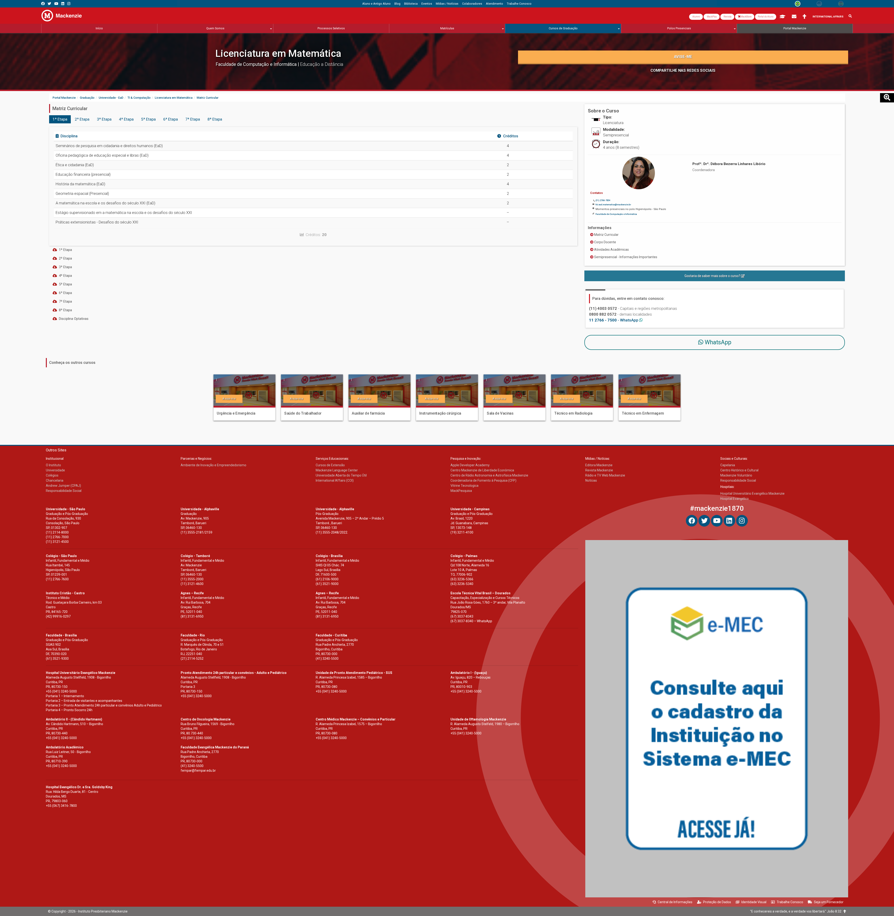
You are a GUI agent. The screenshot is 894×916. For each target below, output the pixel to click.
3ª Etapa (104, 119)
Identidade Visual (753, 902)
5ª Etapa (148, 119)
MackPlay (711, 16)
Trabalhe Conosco (790, 902)
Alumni (696, 16)
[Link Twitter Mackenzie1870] (49, 3)
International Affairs (828, 16)
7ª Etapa (192, 119)
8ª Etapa (214, 119)
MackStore (746, 16)
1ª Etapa (60, 119)
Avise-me (683, 56)
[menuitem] (376, 3)
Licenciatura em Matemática (278, 53)
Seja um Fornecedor (828, 902)
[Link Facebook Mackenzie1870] (43, 3)
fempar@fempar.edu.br (198, 770)
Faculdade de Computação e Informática (257, 64)
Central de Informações (675, 902)
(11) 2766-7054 (603, 200)
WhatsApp (717, 342)
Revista (727, 16)
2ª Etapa (82, 119)
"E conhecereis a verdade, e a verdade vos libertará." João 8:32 (796, 911)
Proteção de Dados (717, 902)
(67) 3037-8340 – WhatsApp (471, 621)
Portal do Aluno (765, 16)
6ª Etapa (170, 119)
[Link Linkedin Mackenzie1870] (62, 3)
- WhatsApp (614, 320)
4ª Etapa (126, 119)
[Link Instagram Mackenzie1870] (68, 3)
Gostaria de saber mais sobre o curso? (712, 276)
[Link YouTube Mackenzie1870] (56, 3)
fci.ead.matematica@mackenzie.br (613, 204)
